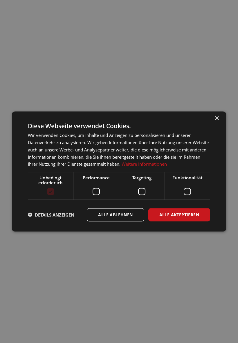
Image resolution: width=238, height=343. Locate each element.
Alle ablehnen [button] (115, 214)
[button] (51, 214)
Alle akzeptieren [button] (179, 214)
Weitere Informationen (144, 164)
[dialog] (119, 171)
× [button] (216, 118)
